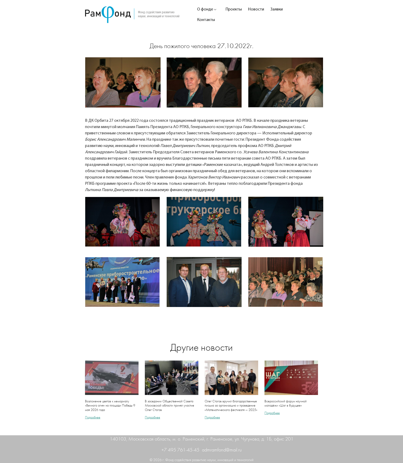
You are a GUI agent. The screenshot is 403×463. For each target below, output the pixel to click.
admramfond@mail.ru (222, 450)
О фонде (205, 9)
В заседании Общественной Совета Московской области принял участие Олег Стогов (169, 405)
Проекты (234, 9)
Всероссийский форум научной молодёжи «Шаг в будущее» (285, 403)
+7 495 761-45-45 (181, 450)
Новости (256, 9)
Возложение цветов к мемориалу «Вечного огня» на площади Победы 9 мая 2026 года (110, 405)
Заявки (276, 9)
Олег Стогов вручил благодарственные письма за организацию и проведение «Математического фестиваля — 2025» (231, 405)
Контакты (206, 20)
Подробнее (92, 417)
